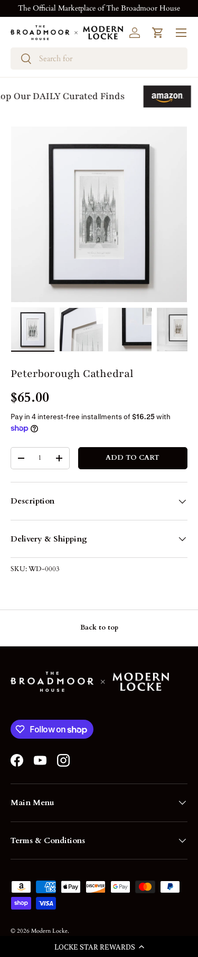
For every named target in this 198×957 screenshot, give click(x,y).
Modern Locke (49, 931)
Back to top (99, 627)
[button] (99, 946)
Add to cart (132, 457)
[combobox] (99, 58)
